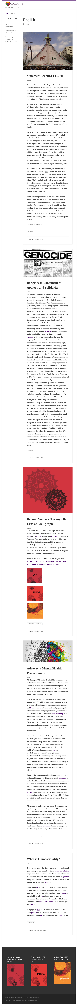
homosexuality (35, 708)
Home (7, 13)
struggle (48, 331)
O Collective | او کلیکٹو (18, 997)
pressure (62, 778)
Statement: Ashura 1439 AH (46, 75)
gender (38, 536)
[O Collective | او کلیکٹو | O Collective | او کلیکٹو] (14, 3)
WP (14, 1000)
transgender (56, 536)
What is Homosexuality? (43, 859)
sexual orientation (62, 871)
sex (29, 536)
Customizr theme (32, 1000)
